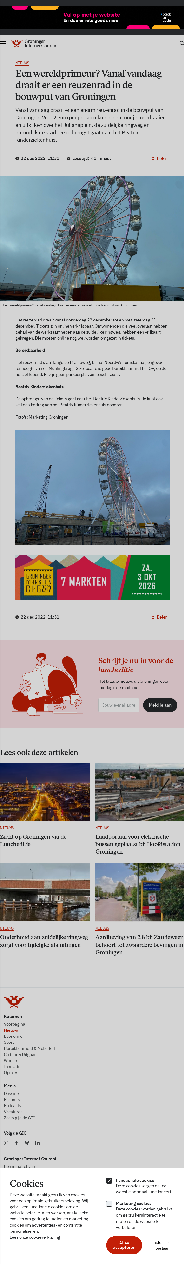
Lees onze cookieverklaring (35, 1237)
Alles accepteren (124, 1245)
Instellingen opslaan (162, 1245)
